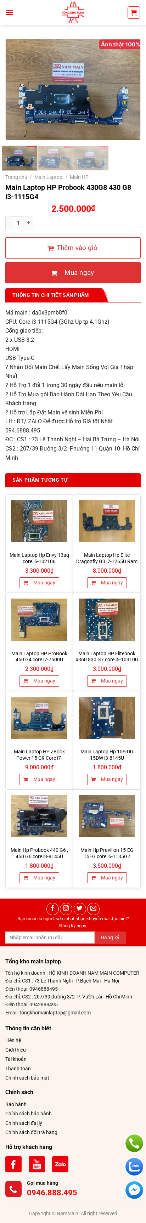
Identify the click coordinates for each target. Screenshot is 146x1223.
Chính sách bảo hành (28, 1113)
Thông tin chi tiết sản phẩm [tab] (50, 295)
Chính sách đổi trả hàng (31, 1132)
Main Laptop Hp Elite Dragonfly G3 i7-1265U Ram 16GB (106, 561)
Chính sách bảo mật (27, 1078)
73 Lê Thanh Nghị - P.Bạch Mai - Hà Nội (76, 981)
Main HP (79, 177)
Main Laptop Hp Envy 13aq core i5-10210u (39, 558)
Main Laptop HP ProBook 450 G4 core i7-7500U (39, 657)
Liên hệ (13, 1040)
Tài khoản (16, 1059)
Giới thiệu (15, 1050)
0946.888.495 (52, 1192)
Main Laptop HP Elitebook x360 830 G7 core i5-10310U (107, 657)
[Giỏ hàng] (134, 12)
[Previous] (17, 90)
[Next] (128, 90)
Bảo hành (16, 1104)
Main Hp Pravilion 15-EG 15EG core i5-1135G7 (107, 853)
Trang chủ (16, 177)
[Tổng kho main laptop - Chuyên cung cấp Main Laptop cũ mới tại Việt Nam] (72, 12)
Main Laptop (48, 177)
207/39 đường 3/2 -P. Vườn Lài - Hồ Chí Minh (83, 997)
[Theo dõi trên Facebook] (52, 909)
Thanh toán (18, 1068)
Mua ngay (43, 582)
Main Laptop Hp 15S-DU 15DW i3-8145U (106, 755)
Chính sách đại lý (23, 1123)
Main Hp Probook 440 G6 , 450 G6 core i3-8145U (39, 853)
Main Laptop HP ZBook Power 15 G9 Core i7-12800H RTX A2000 (39, 758)
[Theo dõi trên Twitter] (80, 909)
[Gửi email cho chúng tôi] (93, 909)
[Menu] (9, 12)
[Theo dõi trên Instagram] (66, 909)
